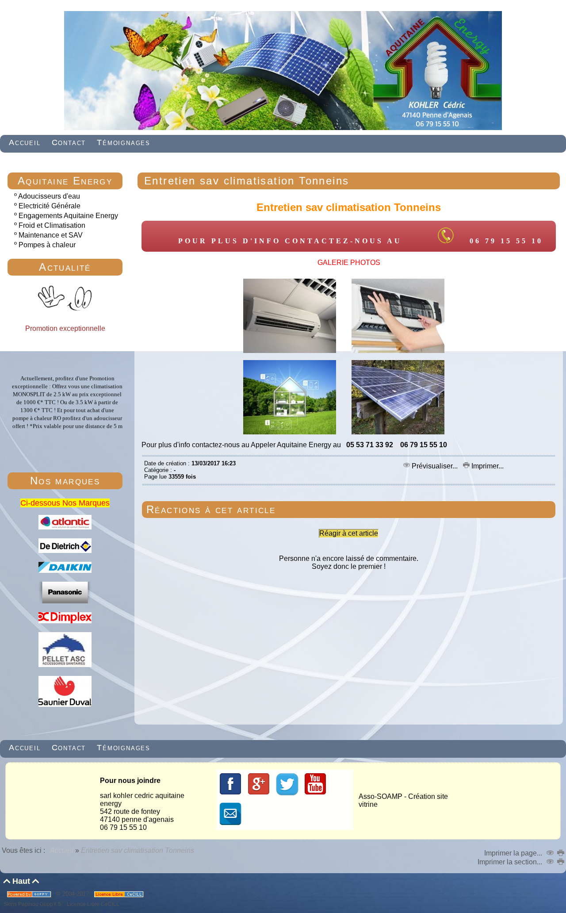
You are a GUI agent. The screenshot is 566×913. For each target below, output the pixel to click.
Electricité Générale (49, 206)
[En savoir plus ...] (119, 894)
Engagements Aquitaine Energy (68, 215)
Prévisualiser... (434, 466)
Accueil (62, 850)
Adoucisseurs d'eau (49, 196)
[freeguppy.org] (30, 894)
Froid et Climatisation (52, 225)
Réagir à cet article (348, 533)
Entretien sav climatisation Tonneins (246, 181)
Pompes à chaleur (47, 245)
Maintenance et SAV (51, 235)
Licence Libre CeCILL (92, 904)
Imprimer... (487, 466)
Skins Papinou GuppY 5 (34, 904)
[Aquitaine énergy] (283, 127)
